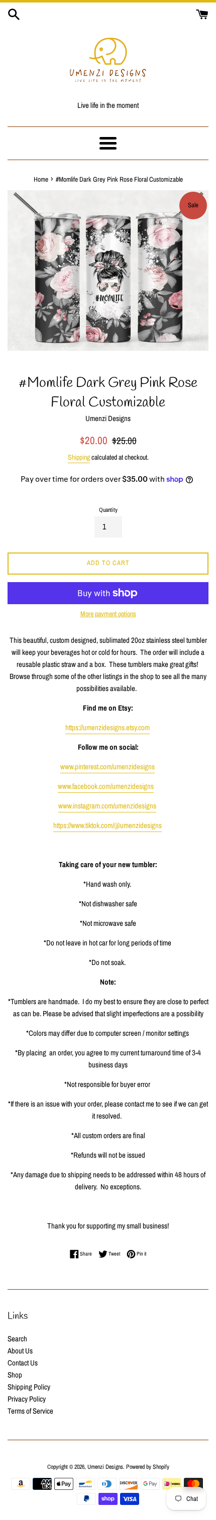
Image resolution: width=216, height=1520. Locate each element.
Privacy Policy (27, 1399)
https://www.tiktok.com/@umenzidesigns (107, 825)
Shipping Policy (29, 1386)
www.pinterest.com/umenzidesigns (107, 766)
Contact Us (23, 1362)
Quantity (108, 510)
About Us (20, 1350)
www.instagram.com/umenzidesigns (107, 805)
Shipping (79, 457)
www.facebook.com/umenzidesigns (106, 786)
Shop (15, 1374)
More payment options (108, 613)
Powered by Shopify (147, 1467)
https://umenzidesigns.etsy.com (107, 727)
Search (17, 1338)
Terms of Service (30, 1411)
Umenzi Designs (105, 1467)
